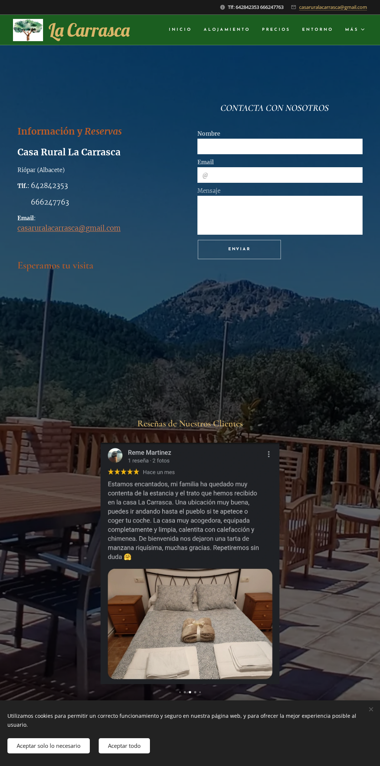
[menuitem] (182, 30)
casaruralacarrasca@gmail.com (333, 7)
